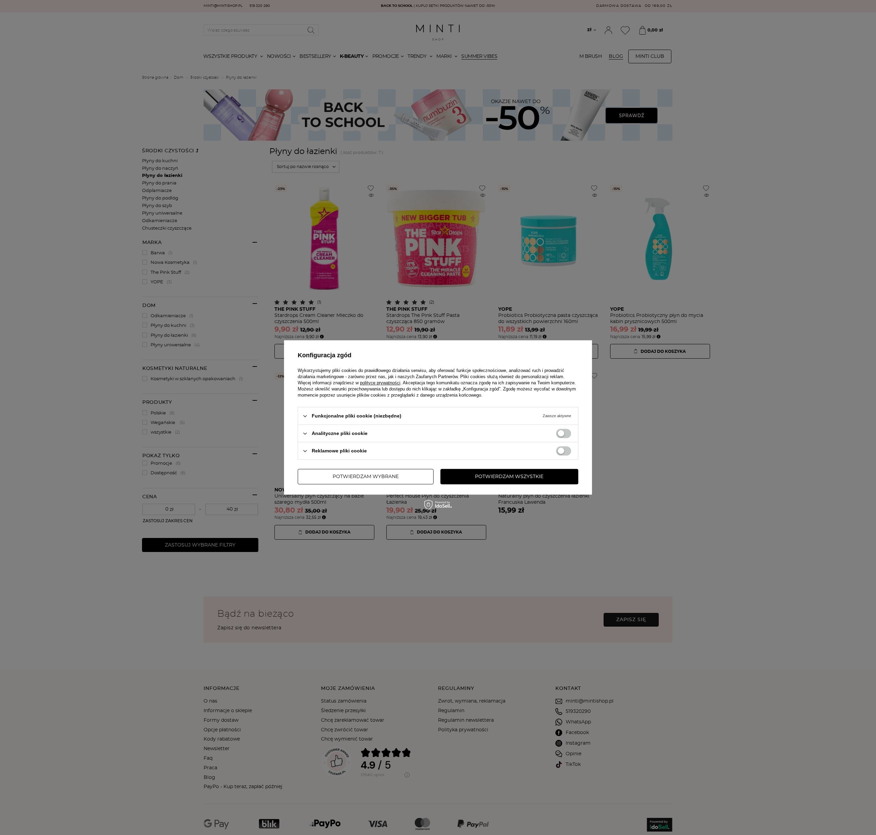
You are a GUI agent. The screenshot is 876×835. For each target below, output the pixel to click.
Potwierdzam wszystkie (509, 476)
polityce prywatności (380, 382)
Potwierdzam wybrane (366, 476)
